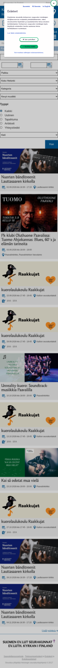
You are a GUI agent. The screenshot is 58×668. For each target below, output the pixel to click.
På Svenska (36, 6)
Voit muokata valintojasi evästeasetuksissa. (29, 52)
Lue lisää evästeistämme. (16, 33)
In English (46, 6)
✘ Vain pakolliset (29, 39)
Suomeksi (26, 6)
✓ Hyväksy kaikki (29, 46)
